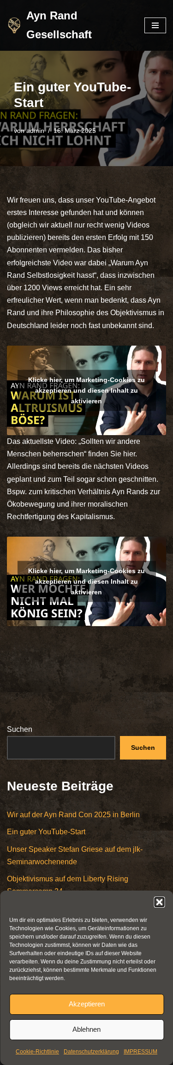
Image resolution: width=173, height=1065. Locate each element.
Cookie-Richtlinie (37, 1051)
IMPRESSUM (140, 1051)
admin (35, 130)
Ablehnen (86, 1029)
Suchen (19, 729)
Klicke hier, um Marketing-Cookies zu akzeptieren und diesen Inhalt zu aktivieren (86, 390)
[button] (159, 902)
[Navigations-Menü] (155, 25)
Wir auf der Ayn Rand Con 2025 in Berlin (73, 815)
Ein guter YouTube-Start (46, 832)
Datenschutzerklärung (91, 1051)
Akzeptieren (87, 1004)
